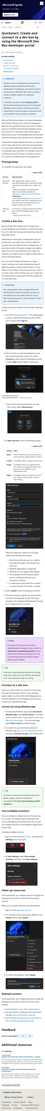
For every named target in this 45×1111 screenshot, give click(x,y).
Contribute (5, 1105)
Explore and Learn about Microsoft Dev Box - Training (21, 1057)
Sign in (40, 23)
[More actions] (41, 27)
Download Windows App (21, 215)
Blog (30, 1102)
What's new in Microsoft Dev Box (26, 1009)
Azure (11, 27)
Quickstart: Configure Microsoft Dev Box (26, 194)
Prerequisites (8, 60)
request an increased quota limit (21, 651)
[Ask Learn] (38, 27)
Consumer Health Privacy (29, 1105)
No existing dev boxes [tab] (10, 398)
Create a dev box (9, 63)
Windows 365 (31, 102)
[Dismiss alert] (41, 3)
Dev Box (18, 27)
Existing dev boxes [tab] (25, 398)
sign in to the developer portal (29, 731)
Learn (4, 27)
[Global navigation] (2, 22)
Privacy (14, 1105)
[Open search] (35, 22)
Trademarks (17, 1108)
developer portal (20, 315)
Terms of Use (6, 1108)
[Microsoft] (22, 22)
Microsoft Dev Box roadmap (24, 1015)
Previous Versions (20, 1102)
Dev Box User (36, 198)
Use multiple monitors (11, 68)
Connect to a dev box (10, 66)
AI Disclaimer (6, 1102)
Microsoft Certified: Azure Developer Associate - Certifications (19, 1070)
